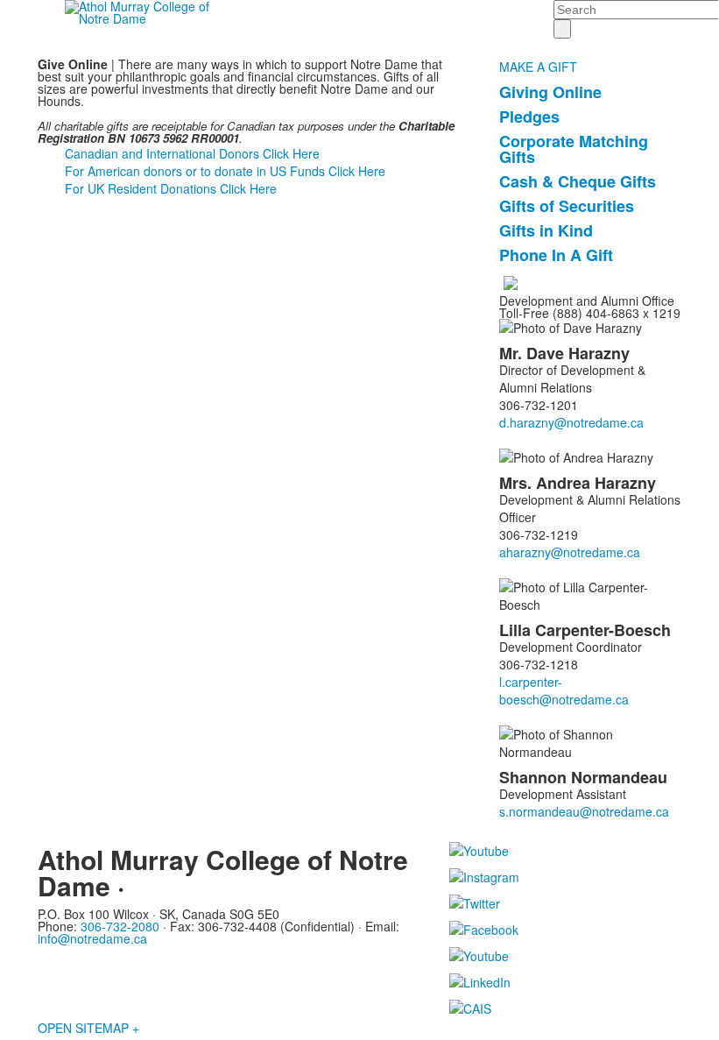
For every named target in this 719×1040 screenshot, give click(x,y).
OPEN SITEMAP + (88, 1027)
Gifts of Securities (566, 206)
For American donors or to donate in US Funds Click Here (225, 171)
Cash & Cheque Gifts (577, 181)
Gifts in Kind (546, 230)
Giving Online (550, 92)
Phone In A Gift (556, 255)
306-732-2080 (120, 926)
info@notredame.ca (92, 938)
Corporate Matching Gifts (573, 149)
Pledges (529, 116)
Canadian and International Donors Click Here (192, 153)
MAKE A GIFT (538, 66)
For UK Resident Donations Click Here (171, 188)
